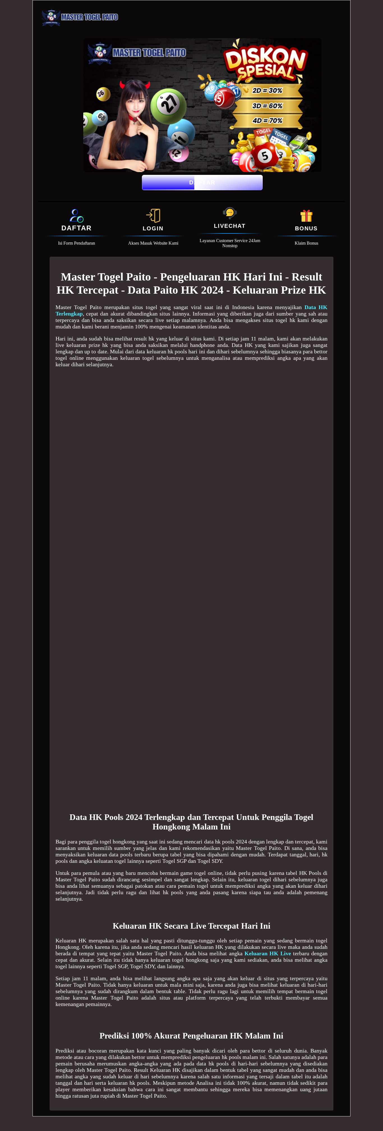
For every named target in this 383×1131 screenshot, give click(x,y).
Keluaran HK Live (267, 953)
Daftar (202, 182)
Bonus (306, 228)
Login (153, 228)
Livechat (230, 226)
